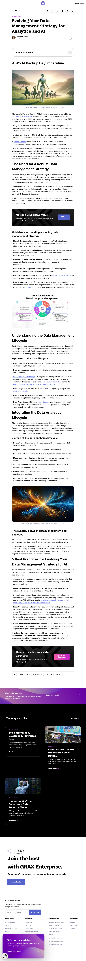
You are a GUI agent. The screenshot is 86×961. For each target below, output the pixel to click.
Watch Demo (10, 922)
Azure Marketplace (56, 938)
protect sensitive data (60, 275)
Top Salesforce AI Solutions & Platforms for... (22, 736)
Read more (13, 752)
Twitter (72, 922)
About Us (28, 922)
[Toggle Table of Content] (70, 52)
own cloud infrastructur (51, 382)
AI (14, 674)
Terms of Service (31, 931)
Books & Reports (11, 928)
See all (74, 718)
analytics (24, 674)
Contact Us (29, 928)
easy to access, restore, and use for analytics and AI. (34, 384)
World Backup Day (54, 674)
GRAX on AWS (54, 925)
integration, (31, 287)
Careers (28, 925)
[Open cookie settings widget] (5, 956)
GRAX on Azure (54, 931)
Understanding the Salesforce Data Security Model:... (20, 804)
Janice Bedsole (23, 37)
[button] (3, 3)
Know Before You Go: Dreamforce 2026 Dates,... (61, 752)
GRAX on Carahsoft (56, 935)
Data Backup (37, 674)
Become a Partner (55, 944)
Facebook (73, 925)
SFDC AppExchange (56, 941)
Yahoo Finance (20, 142)
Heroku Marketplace (56, 922)
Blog (16, 11)
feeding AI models (20, 391)
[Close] (42, 936)
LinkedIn (73, 928)
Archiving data (44, 402)
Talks (7, 925)
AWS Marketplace (55, 928)
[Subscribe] (79, 695)
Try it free (79, 3)
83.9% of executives (24, 116)
